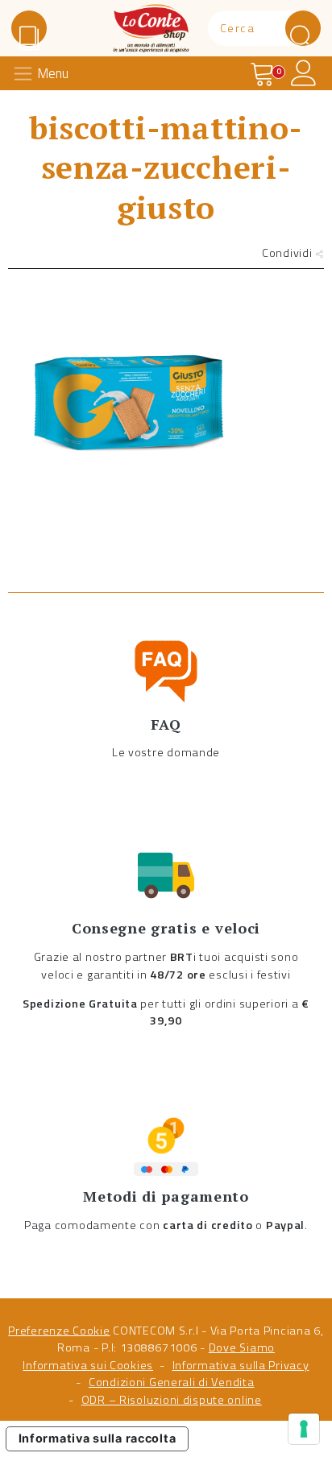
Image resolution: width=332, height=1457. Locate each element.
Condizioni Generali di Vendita (172, 1382)
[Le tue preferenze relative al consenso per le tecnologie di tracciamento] (303, 1429)
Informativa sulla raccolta (97, 1438)
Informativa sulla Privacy (240, 1365)
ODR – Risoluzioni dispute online (171, 1400)
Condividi (288, 253)
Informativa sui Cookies (88, 1365)
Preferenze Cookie (59, 1330)
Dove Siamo (242, 1347)
